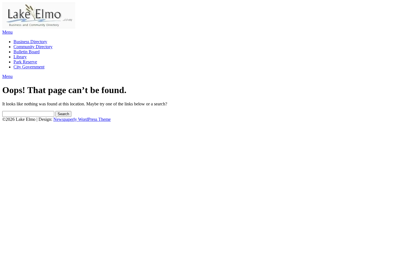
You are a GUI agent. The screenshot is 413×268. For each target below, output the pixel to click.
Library (20, 56)
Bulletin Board (26, 51)
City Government (28, 66)
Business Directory (30, 41)
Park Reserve (25, 61)
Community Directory (33, 46)
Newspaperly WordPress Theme (82, 119)
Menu (7, 32)
